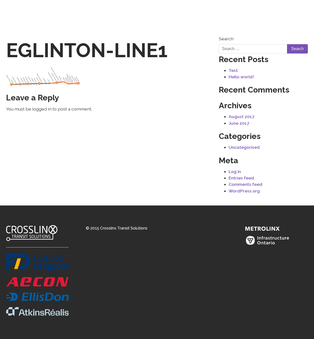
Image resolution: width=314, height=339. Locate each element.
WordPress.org (244, 190)
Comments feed (245, 184)
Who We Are (253, 17)
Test (233, 70)
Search (226, 38)
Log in (235, 171)
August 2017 (241, 116)
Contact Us (293, 17)
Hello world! (241, 76)
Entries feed (241, 177)
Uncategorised (244, 147)
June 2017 (239, 123)
